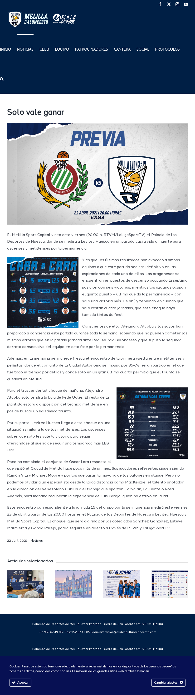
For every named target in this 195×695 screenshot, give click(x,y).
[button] (2, 78)
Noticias (37, 540)
